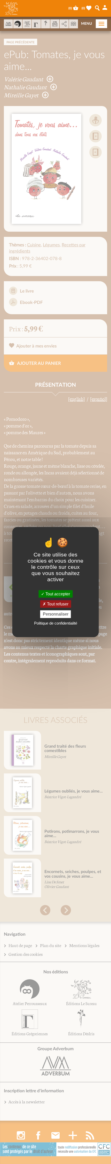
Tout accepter (57, 594)
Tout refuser (57, 604)
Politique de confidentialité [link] (55, 623)
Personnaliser (55, 614)
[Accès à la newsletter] (54, 23)
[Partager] (64, 24)
